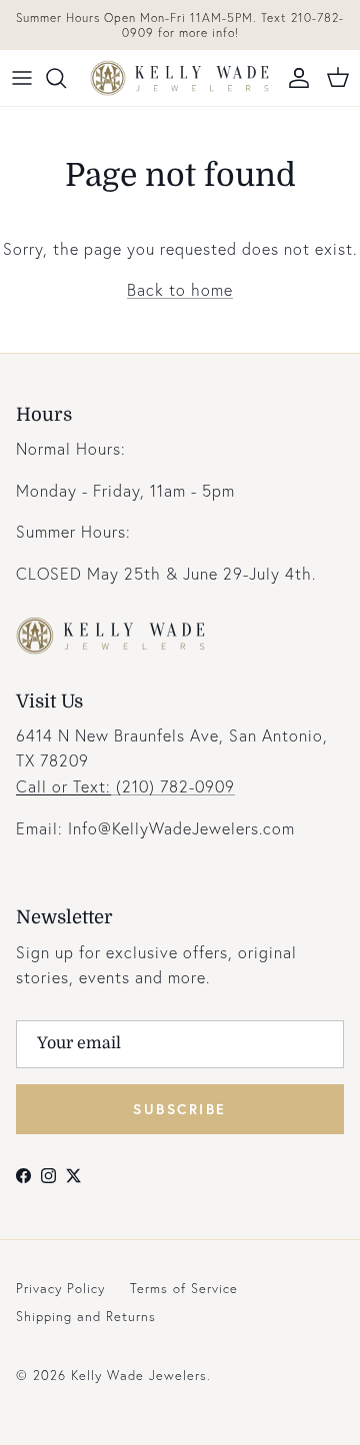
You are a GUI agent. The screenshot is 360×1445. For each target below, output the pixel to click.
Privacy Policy (60, 1288)
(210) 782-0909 (125, 785)
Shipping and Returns (86, 1316)
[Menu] (22, 78)
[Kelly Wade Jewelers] (180, 78)
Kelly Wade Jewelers (139, 1375)
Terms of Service (184, 1288)
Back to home (180, 289)
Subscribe (180, 1108)
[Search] (66, 78)
